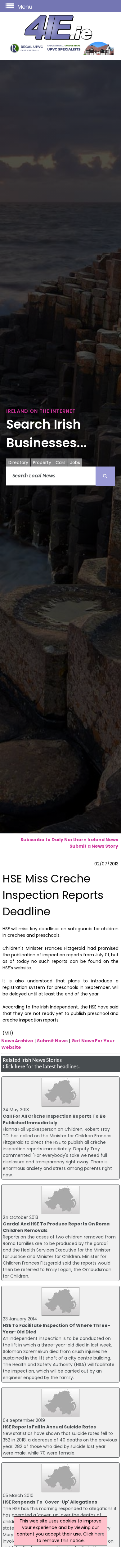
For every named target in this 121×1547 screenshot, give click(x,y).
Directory (18, 462)
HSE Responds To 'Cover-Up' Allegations (50, 1502)
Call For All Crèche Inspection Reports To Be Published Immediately (54, 1119)
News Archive (17, 1041)
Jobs (75, 462)
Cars (60, 462)
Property (42, 462)
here (20, 1067)
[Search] (105, 476)
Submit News (52, 1041)
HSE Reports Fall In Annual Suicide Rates (49, 1427)
